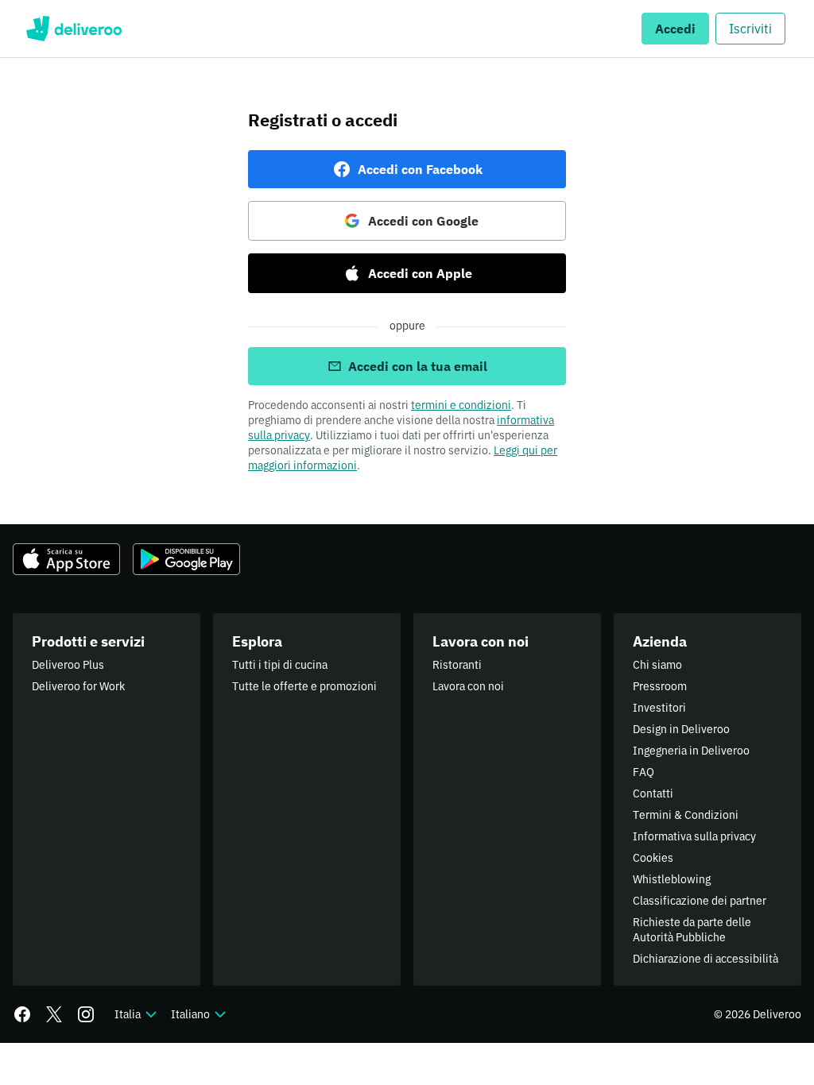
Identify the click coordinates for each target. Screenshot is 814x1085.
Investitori (659, 708)
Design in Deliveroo (681, 729)
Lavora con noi (468, 686)
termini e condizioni (461, 405)
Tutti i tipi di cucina (280, 665)
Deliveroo (73, 28)
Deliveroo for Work (78, 686)
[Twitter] (54, 1014)
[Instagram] (85, 1014)
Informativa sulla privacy (694, 836)
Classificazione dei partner (699, 901)
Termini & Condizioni (685, 815)
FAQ (643, 772)
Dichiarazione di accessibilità (705, 959)
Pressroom (660, 686)
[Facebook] (22, 1014)
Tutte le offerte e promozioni (304, 686)
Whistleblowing (672, 879)
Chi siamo (657, 665)
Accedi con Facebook (420, 169)
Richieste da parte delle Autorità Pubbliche (692, 929)
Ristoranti (457, 665)
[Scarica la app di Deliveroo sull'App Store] (66, 559)
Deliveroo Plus (68, 665)
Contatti (653, 793)
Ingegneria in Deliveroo (691, 750)
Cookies (653, 858)
